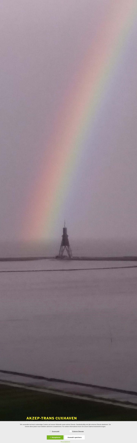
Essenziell (55, 431)
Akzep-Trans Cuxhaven (51, 418)
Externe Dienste (78, 431)
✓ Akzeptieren (55, 437)
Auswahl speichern (75, 437)
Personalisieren (65, 442)
